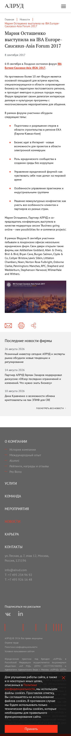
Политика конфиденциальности (21, 646)
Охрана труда (12, 642)
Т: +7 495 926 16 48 (18, 579)
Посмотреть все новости (50, 408)
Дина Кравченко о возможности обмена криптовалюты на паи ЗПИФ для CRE (30, 398)
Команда (13, 496)
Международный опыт (25, 455)
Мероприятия (17, 509)
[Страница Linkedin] (20, 614)
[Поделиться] (33, 325)
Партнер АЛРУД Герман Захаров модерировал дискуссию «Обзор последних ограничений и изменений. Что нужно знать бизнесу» (33, 379)
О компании (16, 441)
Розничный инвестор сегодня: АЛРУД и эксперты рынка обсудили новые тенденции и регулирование (35, 358)
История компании (22, 449)
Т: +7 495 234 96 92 (18, 575)
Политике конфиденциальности (21, 687)
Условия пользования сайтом (20, 651)
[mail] (8, 325)
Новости (12, 521)
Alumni (14, 460)
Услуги (11, 483)
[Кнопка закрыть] (63, 678)
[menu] (63, 6)
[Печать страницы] (21, 325)
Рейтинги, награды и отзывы (29, 466)
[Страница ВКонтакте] (8, 614)
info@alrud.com (16, 570)
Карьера (12, 534)
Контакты (13, 547)
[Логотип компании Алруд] (14, 6)
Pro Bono (15, 471)
